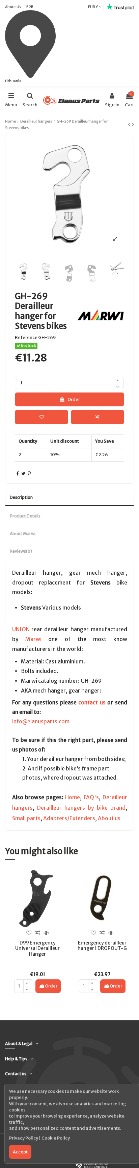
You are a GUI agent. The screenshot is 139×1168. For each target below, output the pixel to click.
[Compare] (37, 933)
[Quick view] (46, 933)
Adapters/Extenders (69, 818)
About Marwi (22, 533)
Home (72, 797)
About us (109, 818)
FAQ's (91, 797)
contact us (91, 702)
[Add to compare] (97, 417)
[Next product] (133, 124)
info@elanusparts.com (41, 721)
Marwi (33, 639)
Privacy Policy (24, 1138)
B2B (29, 6)
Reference (26, 337)
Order (73, 399)
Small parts (26, 818)
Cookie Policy (55, 1138)
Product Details (25, 515)
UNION (21, 629)
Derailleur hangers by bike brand (81, 808)
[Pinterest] (29, 473)
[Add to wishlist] (41, 417)
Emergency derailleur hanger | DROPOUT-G (102, 946)
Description (21, 497)
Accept (20, 1152)
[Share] (17, 473)
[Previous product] (130, 124)
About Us (13, 6)
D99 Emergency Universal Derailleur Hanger (37, 948)
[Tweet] (23, 473)
